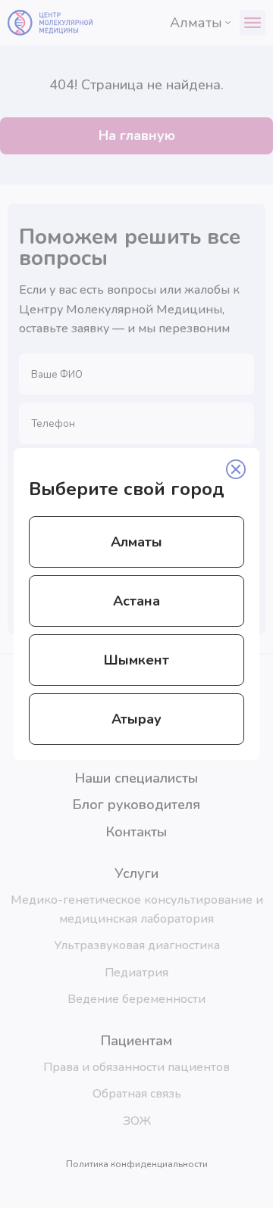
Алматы (136, 542)
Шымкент (136, 660)
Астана (136, 601)
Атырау (136, 719)
